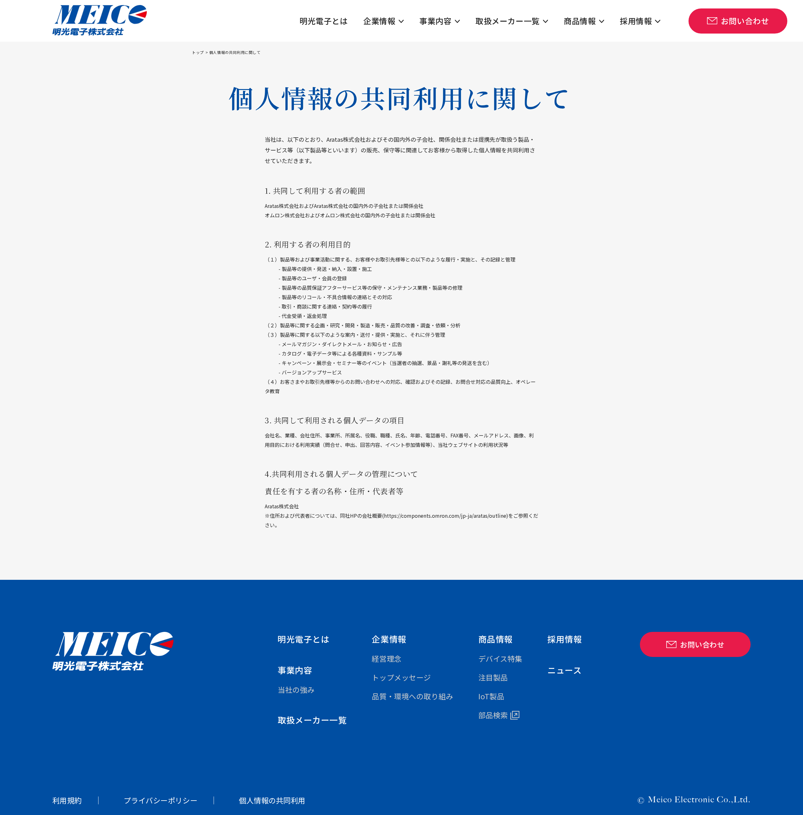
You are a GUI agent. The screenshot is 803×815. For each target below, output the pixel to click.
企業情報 (379, 20)
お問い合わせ (745, 20)
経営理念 (386, 658)
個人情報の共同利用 (272, 800)
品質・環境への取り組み (412, 696)
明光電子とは (324, 20)
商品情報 (580, 20)
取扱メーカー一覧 (508, 20)
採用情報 (636, 20)
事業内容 (435, 20)
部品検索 (493, 715)
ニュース (564, 670)
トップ (198, 52)
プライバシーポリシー (161, 800)
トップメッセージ (401, 677)
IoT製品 (491, 696)
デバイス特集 (500, 658)
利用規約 (67, 800)
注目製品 (493, 677)
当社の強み (296, 689)
